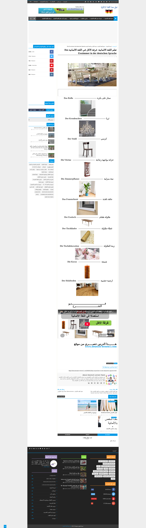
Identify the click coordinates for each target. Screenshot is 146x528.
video (37, 194)
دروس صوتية (41, 182)
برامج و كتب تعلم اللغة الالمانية (60, 18)
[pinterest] (101, 2)
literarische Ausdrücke (47, 194)
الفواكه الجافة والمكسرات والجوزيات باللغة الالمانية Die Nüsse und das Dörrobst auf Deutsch (39, 148)
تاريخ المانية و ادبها (74, 18)
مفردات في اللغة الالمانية (96, 18)
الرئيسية (65, 1)
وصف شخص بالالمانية (111, 428)
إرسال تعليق (113, 440)
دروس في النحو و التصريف (35, 184)
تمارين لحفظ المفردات (37, 179)
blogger (107, 434)
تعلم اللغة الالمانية (109, 18)
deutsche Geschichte (47, 192)
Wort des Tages (112, 401)
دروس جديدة (50, 109)
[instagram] (88, 2)
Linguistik (37, 192)
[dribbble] (96, 2)
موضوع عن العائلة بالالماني (90, 412)
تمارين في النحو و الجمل (48, 179)
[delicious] (85, 2)
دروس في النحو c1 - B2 (48, 184)
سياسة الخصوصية (44, 1)
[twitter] (107, 2)
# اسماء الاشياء (110, 363)
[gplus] (104, 2)
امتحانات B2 (50, 169)
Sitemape (36, 1)
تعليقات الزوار (33, 109)
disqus (87, 434)
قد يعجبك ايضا (112, 396)
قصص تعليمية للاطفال (49, 187)
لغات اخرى (32, 187)
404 (30, 1)
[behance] (91, 2)
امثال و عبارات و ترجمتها (41, 169)
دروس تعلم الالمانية (49, 182)
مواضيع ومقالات (38, 189)
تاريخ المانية (51, 172)
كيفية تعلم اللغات (39, 187)
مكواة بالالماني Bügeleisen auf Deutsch (71, 460)
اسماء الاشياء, (95, 56)
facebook (67, 434)
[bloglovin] (99, 2)
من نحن (59, 1)
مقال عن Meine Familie (74, 473)
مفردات (51, 189)
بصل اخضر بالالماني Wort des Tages (72, 467)
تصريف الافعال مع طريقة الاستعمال (46, 174)
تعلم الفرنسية (50, 177)
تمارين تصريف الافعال (42, 177)
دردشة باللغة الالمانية (47, 18)
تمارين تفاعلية (84, 18)
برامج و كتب (32, 169)
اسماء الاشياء (109, 46)
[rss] (93, 2)
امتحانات (44, 167)
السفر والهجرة (50, 167)
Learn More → (45, 466)
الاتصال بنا (52, 1)
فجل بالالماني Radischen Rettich (109, 412)
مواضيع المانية (46, 189)
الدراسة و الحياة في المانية (34, 164)
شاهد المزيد (60, 396)
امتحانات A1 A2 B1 (36, 167)
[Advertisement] (104, 32)
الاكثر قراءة (41, 109)
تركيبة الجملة (44, 172)
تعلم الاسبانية (35, 174)
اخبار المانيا (51, 164)
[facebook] (109, 2)
